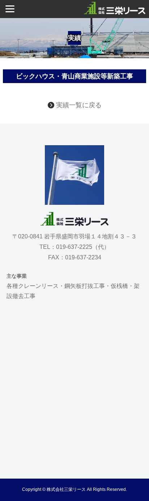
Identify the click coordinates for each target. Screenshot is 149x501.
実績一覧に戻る (78, 105)
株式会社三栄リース (66, 489)
